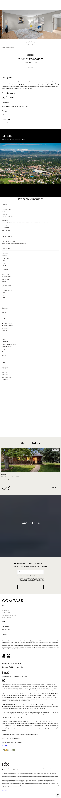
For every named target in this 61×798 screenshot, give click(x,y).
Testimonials (5, 632)
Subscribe (30, 587)
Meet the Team (5, 624)
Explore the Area (31, 191)
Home (3, 621)
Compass (32, 640)
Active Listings (5, 626)
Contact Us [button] (30, 529)
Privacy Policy (26, 581)
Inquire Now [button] (30, 68)
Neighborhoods (6, 629)
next (32, 42)
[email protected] (6, 612)
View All (54, 488)
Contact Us (4, 634)
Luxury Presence (15, 663)
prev (28, 42)
